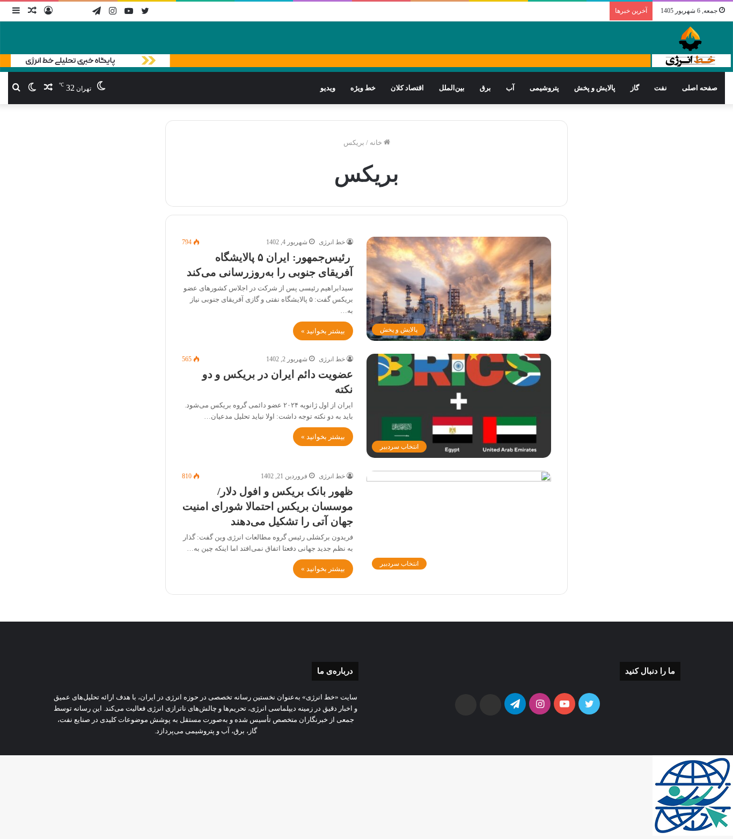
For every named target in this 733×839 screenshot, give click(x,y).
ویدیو (327, 88)
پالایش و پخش (594, 88)
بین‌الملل (452, 88)
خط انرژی (332, 242)
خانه (377, 142)
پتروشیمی (544, 88)
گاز (635, 88)
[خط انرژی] (366, 46)
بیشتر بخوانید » (323, 331)
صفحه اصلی (699, 88)
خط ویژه (363, 88)
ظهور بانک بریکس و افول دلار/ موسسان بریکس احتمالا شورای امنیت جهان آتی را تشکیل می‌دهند (267, 506)
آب (510, 88)
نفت (660, 88)
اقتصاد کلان (407, 88)
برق (485, 88)
